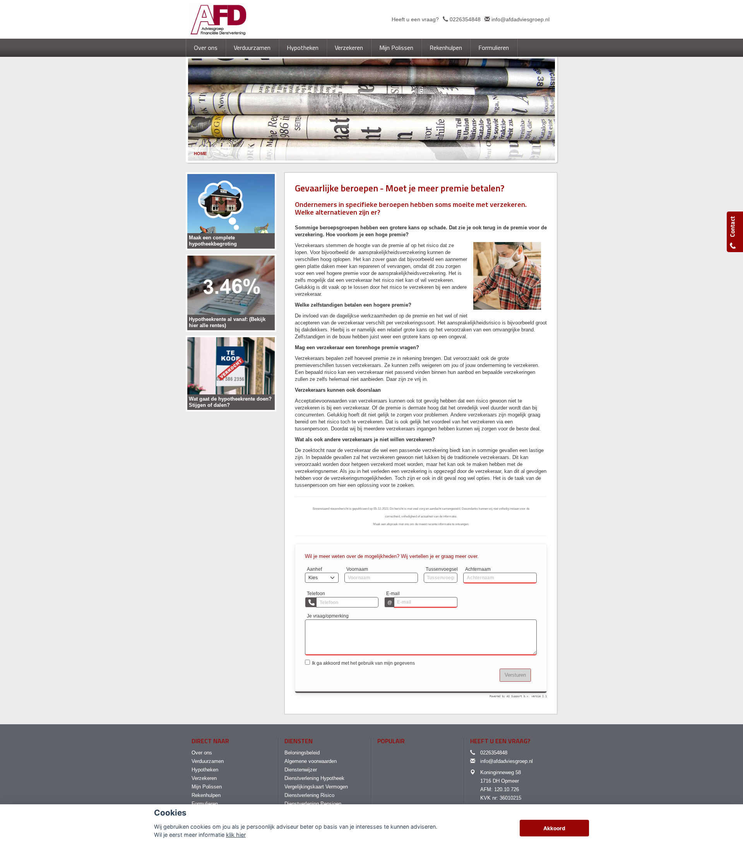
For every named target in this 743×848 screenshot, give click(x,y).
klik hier (236, 834)
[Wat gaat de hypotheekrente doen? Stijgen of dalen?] (231, 373)
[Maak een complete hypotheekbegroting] (231, 211)
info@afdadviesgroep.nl (520, 19)
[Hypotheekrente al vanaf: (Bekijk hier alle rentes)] (231, 292)
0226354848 (465, 19)
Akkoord (554, 828)
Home (200, 153)
